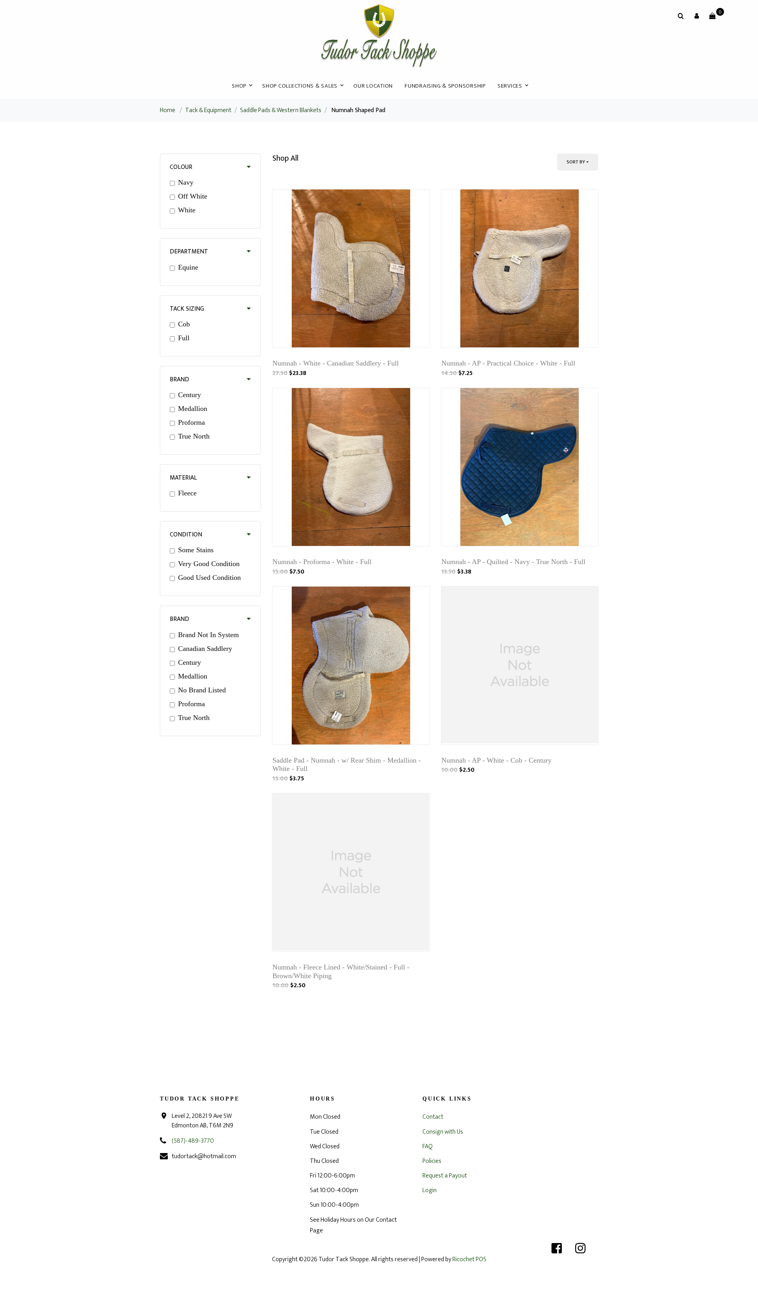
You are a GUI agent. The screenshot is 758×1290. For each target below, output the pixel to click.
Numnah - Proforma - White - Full (321, 562)
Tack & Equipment (208, 110)
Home (167, 110)
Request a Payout (444, 1175)
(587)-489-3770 (193, 1141)
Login (429, 1190)
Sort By (576, 162)
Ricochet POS (469, 1259)
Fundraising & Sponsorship (445, 86)
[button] (696, 16)
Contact (432, 1117)
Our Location (373, 86)
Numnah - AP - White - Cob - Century (496, 760)
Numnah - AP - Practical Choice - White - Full (508, 363)
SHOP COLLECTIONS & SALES (300, 86)
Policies (431, 1161)
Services (509, 86)
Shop (239, 86)
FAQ (427, 1146)
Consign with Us (442, 1132)
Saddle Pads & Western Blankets (280, 110)
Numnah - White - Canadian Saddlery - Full (335, 363)
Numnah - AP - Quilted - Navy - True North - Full (513, 562)
